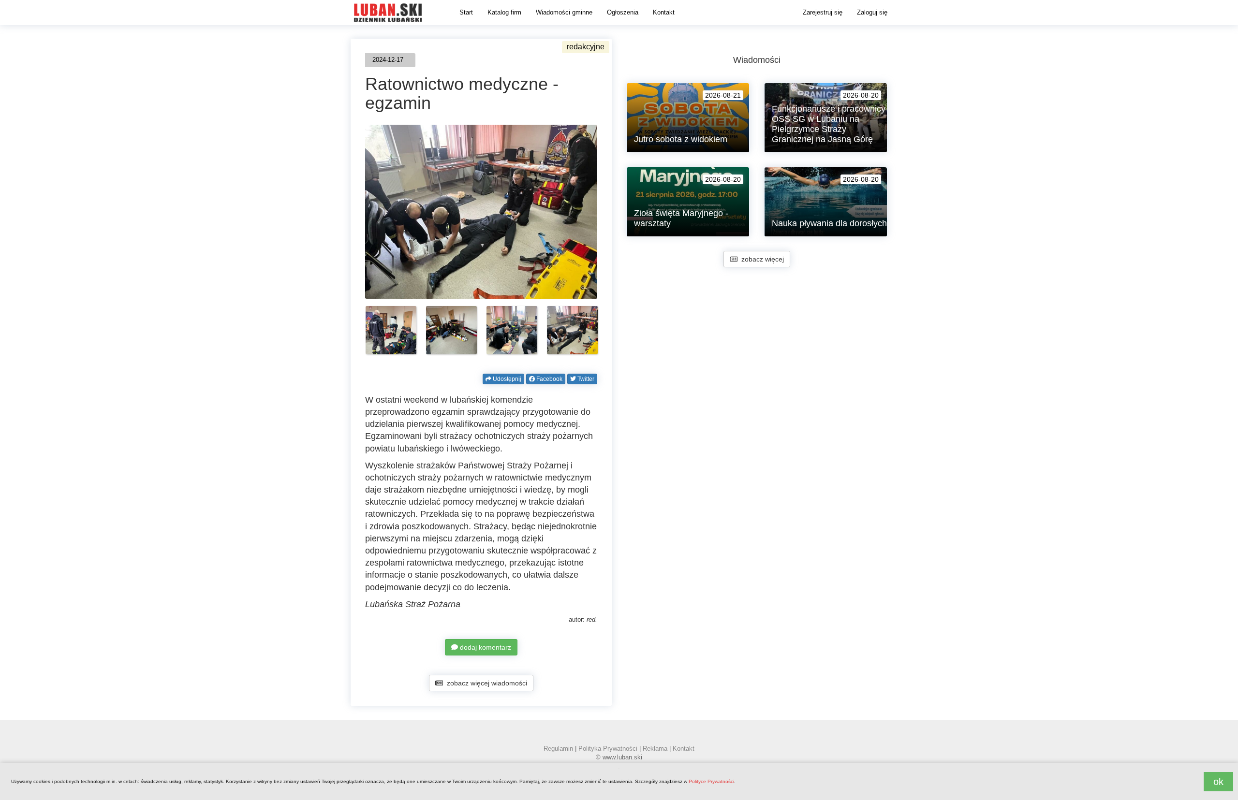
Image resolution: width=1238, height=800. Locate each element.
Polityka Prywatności (607, 748)
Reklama (655, 748)
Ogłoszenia (622, 12)
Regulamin (558, 748)
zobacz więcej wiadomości (485, 683)
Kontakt (664, 12)
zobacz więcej (760, 259)
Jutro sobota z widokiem (680, 139)
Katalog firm (504, 12)
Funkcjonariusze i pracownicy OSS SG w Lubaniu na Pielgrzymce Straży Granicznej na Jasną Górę (828, 124)
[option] (391, 330)
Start (466, 12)
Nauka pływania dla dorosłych (829, 223)
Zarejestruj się (822, 12)
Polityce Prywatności (711, 781)
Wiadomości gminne (564, 12)
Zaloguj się (872, 12)
